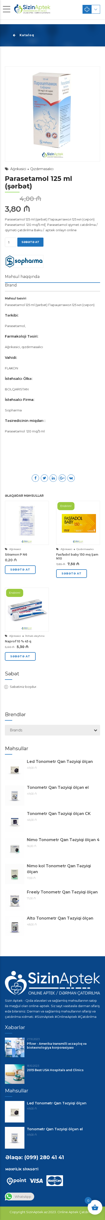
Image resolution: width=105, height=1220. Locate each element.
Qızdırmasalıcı (41, 169)
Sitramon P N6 (16, 554)
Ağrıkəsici (18, 169)
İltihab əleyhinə (34, 635)
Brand (11, 285)
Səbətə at (30, 242)
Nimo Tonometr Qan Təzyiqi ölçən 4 (63, 839)
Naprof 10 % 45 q (18, 641)
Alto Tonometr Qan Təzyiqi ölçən (60, 918)
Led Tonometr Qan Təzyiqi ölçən (60, 761)
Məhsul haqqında (22, 276)
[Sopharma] (24, 262)
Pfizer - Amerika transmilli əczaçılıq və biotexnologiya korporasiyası (56, 1045)
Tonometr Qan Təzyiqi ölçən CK (59, 813)
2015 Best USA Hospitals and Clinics (55, 1070)
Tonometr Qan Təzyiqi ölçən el (58, 787)
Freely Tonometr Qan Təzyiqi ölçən (62, 892)
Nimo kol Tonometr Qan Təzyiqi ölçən (59, 869)
